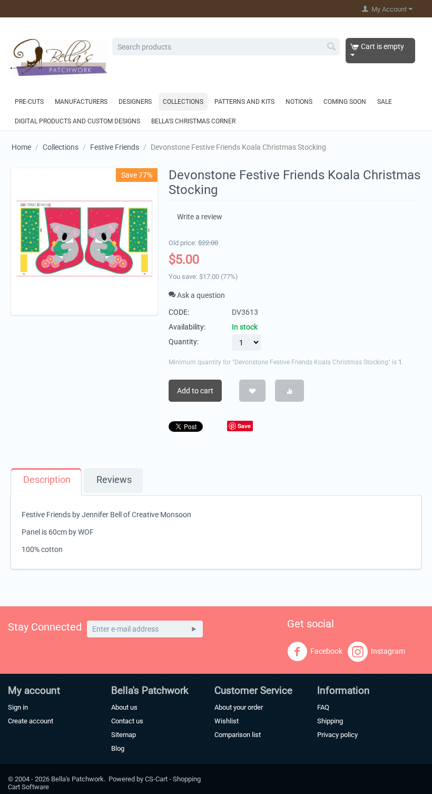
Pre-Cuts (29, 101)
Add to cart (195, 390)
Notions (299, 101)
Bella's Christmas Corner (193, 121)
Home (21, 147)
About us (124, 707)
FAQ (323, 707)
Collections (183, 101)
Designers (135, 101)
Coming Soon (344, 101)
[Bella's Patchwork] (59, 57)
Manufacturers (81, 101)
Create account (30, 721)
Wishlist (226, 721)
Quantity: (184, 341)
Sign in (18, 707)
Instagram (388, 651)
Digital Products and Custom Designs (77, 121)
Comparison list (237, 735)
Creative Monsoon (161, 514)
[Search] (332, 47)
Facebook (326, 651)
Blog (117, 748)
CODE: (179, 312)
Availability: (187, 327)
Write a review (199, 216)
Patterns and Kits (244, 101)
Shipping (330, 721)
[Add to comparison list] (289, 391)
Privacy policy (337, 735)
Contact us (127, 721)
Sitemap (123, 735)
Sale (384, 101)
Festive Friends (114, 147)
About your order (238, 707)
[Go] (193, 629)
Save (244, 426)
